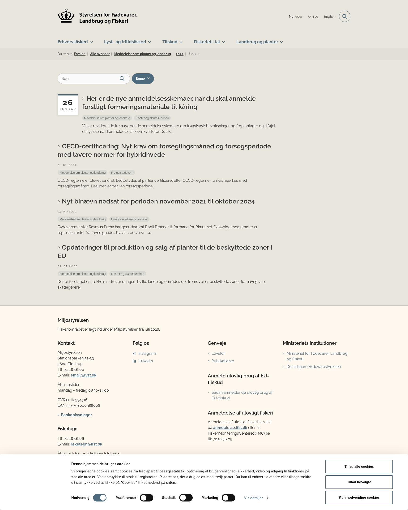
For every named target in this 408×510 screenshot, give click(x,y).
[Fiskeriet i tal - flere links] (222, 40)
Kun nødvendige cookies (359, 497)
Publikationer (223, 361)
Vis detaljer (253, 498)
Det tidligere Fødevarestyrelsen (314, 366)
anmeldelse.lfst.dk (230, 427)
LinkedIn (145, 361)
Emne (140, 78)
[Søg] (124, 78)
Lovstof (218, 353)
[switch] (146, 497)
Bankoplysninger (76, 415)
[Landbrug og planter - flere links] (280, 40)
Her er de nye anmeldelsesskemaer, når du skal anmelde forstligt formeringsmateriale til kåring (169, 102)
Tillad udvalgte (359, 482)
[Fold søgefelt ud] (344, 16)
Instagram (147, 353)
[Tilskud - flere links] (180, 40)
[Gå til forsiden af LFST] (98, 16)
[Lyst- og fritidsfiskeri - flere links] (148, 40)
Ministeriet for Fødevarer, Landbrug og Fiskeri (317, 356)
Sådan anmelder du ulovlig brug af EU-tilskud (242, 395)
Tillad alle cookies (359, 466)
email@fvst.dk (83, 375)
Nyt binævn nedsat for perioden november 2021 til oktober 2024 (158, 201)
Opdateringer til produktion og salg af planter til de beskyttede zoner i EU (165, 251)
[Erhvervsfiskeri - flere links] (90, 40)
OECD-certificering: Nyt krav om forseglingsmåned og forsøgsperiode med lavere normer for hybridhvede (164, 150)
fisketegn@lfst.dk (86, 444)
